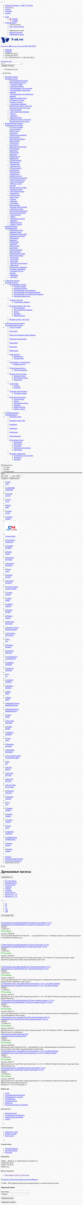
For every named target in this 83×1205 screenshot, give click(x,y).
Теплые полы (19, 358)
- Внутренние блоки (17, 191)
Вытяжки (17, 314)
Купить (4, 927)
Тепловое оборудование (18, 207)
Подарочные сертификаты (15, 1115)
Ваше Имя (4, 1192)
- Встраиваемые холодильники (21, 88)
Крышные (13, 240)
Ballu (7, 469)
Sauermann (10, 471)
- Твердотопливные (17, 182)
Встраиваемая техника (18, 82)
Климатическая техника (14, 123)
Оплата (8, 9)
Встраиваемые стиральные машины (27, 292)
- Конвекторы (15, 164)
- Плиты (13, 114)
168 (6, 911)
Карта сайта (9, 1136)
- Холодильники (16, 110)
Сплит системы (15, 129)
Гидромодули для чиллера (23, 455)
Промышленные (11, 226)
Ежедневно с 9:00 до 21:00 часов (17, 1175)
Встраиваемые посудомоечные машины (28, 294)
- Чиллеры (13, 277)
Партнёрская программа (14, 1117)
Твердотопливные (20, 370)
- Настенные (14, 265)
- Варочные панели (17, 86)
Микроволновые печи (22, 296)
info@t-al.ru (9, 7)
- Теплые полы (15, 166)
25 (6, 904)
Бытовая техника (11, 77)
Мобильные (14, 158)
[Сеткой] (4, 900)
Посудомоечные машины (23, 310)
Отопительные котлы (17, 180)
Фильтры (17, 387)
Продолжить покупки (8, 1202)
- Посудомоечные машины (19, 112)
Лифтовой (13, 244)
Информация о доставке (14, 1097)
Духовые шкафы (20, 286)
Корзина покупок (16, 32)
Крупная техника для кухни (20, 108)
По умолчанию (10, 881)
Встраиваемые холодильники (25, 290)
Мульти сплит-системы (18, 187)
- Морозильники (16, 117)
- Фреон (12, 217)
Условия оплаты (11, 1101)
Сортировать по (7, 877)
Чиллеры (17, 459)
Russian (14, 19)
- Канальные (14, 257)
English (14, 21)
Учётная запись (11, 23)
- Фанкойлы (14, 275)
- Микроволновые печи (18, 98)
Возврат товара (10, 1134)
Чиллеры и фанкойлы (17, 269)
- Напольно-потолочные (18, 263)
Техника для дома (16, 102)
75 (6, 908)
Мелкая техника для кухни (19, 121)
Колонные (13, 154)
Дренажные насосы (21, 403)
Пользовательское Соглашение (16, 1105)
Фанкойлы (18, 457)
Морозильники (19, 316)
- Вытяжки (13, 116)
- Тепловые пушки (16, 209)
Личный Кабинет (11, 1148)
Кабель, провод (19, 409)
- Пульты (13, 199)
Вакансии (8, 1103)
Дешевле (8, 887)
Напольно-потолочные (18, 147)
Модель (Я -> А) (11, 896)
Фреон (16, 401)
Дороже (8, 889)
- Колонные (14, 261)
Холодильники (19, 308)
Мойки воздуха (19, 364)
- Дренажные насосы (17, 219)
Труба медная (19, 399)
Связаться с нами (11, 1132)
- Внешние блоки (16, 189)
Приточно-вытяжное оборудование (17, 140)
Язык (7, 17)
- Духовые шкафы (16, 84)
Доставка (8, 11)
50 (6, 906)
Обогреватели (15, 162)
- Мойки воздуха (16, 176)
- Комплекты (14, 193)
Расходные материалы (18, 213)
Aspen (8, 467)
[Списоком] (2, 900)
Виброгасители (19, 407)
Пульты (16, 386)
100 (6, 909)
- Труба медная (15, 215)
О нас (7, 1093)
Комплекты (18, 380)
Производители (11, 1113)
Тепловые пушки (20, 393)
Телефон (4, 1194)
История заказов (11, 1150)
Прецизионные (15, 252)
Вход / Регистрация (17, 27)
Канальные (14, 151)
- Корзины (13, 220)
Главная (8, 857)
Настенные (14, 248)
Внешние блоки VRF (17, 236)
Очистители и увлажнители (15, 173)
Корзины (17, 405)
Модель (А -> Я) (11, 894)
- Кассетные (14, 259)
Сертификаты (10, 1099)
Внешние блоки (15, 232)
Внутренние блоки (16, 255)
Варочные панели (20, 288)
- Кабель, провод (16, 224)
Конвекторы (18, 356)
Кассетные (13, 133)
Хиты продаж (10, 885)
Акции (7, 13)
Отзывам (8, 890)
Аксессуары (14, 197)
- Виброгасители (16, 222)
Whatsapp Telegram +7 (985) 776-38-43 (19, 5)
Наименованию (11, 883)
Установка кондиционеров (15, 1095)
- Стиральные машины (18, 104)
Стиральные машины (22, 302)
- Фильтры (13, 201)
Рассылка (8, 1152)
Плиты (16, 312)
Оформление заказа (17, 34)
